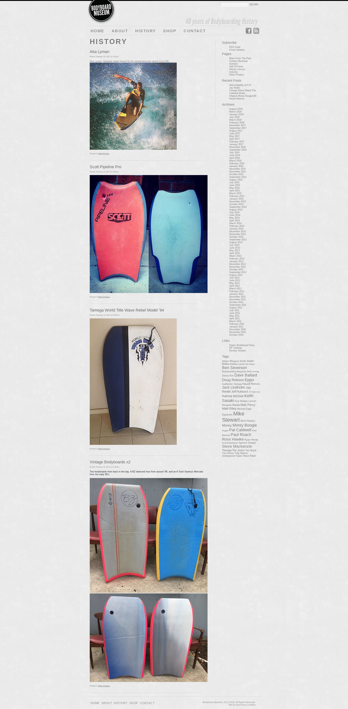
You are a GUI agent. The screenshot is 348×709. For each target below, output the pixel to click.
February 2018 (236, 122)
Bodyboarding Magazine (234, 371)
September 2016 (237, 149)
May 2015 (234, 188)
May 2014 (234, 217)
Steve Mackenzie (237, 446)
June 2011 (234, 313)
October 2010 (236, 334)
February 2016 (236, 163)
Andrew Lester (237, 364)
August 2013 (236, 242)
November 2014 (237, 201)
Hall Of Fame (103, 154)
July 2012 (234, 277)
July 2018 (234, 117)
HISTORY (145, 31)
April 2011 (234, 318)
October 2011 (236, 302)
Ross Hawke (233, 439)
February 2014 (236, 226)
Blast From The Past (240, 58)
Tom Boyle (250, 450)
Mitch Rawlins (248, 421)
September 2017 (237, 128)
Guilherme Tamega (232, 384)
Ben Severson (234, 367)
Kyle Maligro (241, 401)
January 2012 (236, 294)
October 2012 (236, 269)
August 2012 (236, 275)
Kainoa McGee (233, 396)
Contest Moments (238, 61)
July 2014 (234, 212)
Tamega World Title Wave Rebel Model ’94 (127, 310)
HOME (97, 31)
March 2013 (235, 256)
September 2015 (237, 177)
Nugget (225, 430)
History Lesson (237, 69)
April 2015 (234, 190)
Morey (227, 425)
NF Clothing (235, 348)
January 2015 (236, 198)
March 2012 (235, 288)
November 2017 (237, 125)
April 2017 (234, 139)
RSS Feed (256, 31)
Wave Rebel (249, 456)
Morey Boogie (245, 425)
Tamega (226, 450)
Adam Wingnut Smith (234, 361)
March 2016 (235, 160)
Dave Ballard (245, 375)
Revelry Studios (237, 350)
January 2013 (236, 261)
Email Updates (237, 49)
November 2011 (237, 299)
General (233, 63)
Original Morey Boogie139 (242, 96)
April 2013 (234, 253)
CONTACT (195, 31)
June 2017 (234, 133)
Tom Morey (228, 453)
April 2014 (234, 220)
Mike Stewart (233, 417)
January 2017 (236, 144)
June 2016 (234, 155)
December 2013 (237, 231)
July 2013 (234, 245)
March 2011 (235, 321)
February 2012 (236, 291)
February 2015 (236, 196)
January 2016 (236, 166)
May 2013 (234, 250)
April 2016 (234, 158)
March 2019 (235, 111)
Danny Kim (228, 375)
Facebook (248, 31)
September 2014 (237, 207)
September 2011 (237, 305)
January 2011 (236, 326)
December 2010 (237, 329)
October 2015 (236, 174)
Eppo (249, 380)
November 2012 (237, 266)
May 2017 (234, 136)
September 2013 (237, 239)
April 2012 (234, 285)
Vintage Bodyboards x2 (110, 462)
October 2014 (236, 204)
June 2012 (234, 280)
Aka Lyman (99, 51)
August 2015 (236, 179)
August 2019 (236, 109)
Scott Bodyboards (230, 443)
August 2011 (235, 307)
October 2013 (236, 236)
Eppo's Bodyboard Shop (241, 345)
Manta (236, 404)
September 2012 (237, 272)
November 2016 (237, 147)
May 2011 (234, 315)
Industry (233, 72)
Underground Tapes (232, 456)
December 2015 (237, 168)
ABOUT (120, 31)
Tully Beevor (241, 453)
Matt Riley (229, 408)
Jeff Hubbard (239, 391)
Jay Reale (234, 87)
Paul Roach (241, 434)
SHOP (169, 31)
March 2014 (235, 223)
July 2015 (234, 182)
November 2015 (237, 171)
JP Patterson (254, 392)
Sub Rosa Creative (246, 705)
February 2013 (236, 258)
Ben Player (250, 364)
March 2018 (235, 119)
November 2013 (237, 234)
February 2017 (236, 141)
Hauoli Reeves (237, 98)
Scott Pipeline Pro (105, 167)
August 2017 (236, 130)
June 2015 (234, 185)
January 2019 (236, 114)
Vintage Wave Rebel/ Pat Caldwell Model (242, 92)
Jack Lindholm (233, 387)
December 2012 (237, 264)
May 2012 (234, 283)
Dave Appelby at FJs (240, 85)
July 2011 (234, 310)
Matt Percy (248, 405)
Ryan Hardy (251, 439)
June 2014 (234, 215)
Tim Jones (238, 450)
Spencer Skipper (247, 442)
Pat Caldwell (240, 430)
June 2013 (234, 247)
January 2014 (236, 228)
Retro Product (104, 297)
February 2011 (236, 324)
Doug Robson (233, 380)
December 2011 (237, 296)
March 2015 (235, 193)
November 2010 (237, 332)
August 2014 (236, 209)
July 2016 (234, 152)
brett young (253, 371)
